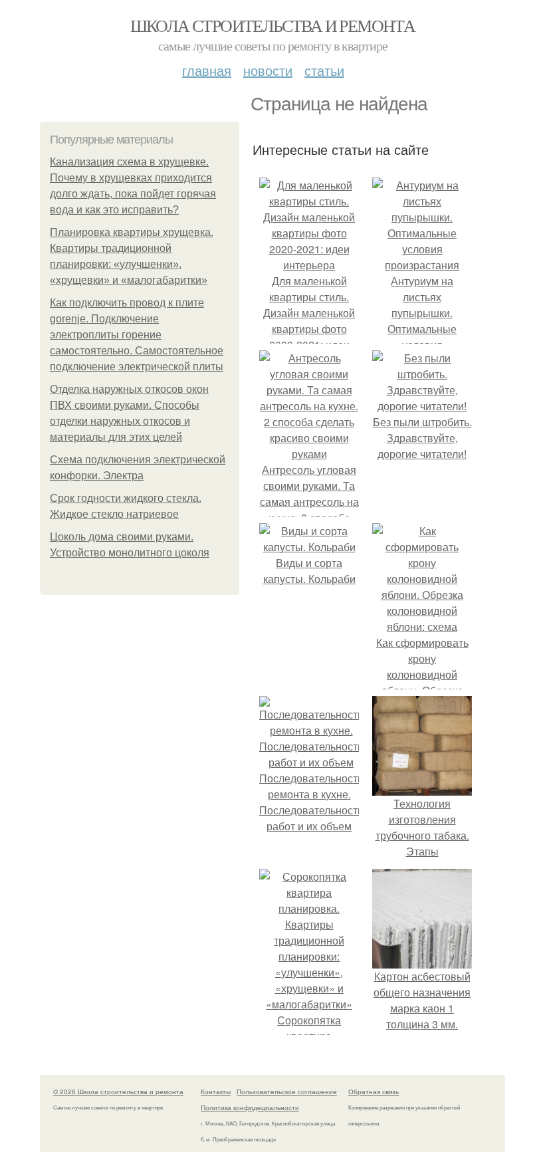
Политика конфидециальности (250, 1107)
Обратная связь (373, 1091)
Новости (267, 70)
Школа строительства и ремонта (272, 25)
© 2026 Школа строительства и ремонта (118, 1091)
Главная (206, 70)
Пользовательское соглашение (287, 1091)
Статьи (324, 70)
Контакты (216, 1091)
